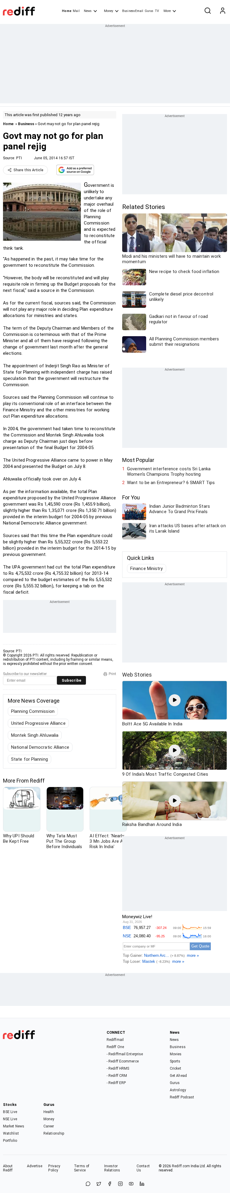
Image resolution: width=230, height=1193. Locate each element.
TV (157, 11)
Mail (76, 11)
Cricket (175, 1068)
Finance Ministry (146, 568)
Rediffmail (115, 1040)
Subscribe (71, 680)
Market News (13, 1126)
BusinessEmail (132, 11)
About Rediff (8, 1168)
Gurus (149, 11)
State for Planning (29, 759)
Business (26, 124)
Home (66, 11)
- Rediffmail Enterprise (125, 1054)
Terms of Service (81, 1168)
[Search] (207, 11)
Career (48, 1126)
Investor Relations (112, 1168)
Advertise (35, 1166)
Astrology (178, 1090)
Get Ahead (178, 1076)
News (88, 11)
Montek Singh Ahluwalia (34, 735)
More (167, 11)
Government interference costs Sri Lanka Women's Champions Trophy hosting (169, 471)
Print (112, 674)
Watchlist (11, 1133)
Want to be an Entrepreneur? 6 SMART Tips (171, 482)
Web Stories (137, 674)
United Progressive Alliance (38, 723)
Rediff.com (181, 1166)
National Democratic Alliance (40, 747)
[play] (175, 700)
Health (48, 1112)
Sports (175, 1061)
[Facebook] (109, 1184)
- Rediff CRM (117, 1076)
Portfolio (10, 1141)
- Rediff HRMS (118, 1068)
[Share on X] (98, 1184)
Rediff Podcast (182, 1097)
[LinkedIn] (142, 1184)
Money (108, 11)
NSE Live (10, 1119)
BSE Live (10, 1112)
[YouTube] (131, 1184)
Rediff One (115, 1047)
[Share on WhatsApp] (88, 1184)
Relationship (53, 1133)
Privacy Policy (54, 1168)
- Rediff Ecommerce (123, 1061)
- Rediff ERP (116, 1083)
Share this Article (28, 170)
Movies (176, 1054)
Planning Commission (33, 711)
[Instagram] (120, 1184)
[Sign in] (222, 11)
